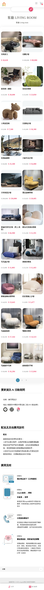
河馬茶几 (4, 54)
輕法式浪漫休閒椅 (29, 227)
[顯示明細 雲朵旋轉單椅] (32, 180)
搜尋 (31, 9)
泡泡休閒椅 (26, 89)
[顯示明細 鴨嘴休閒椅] (32, 318)
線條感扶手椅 (27, 365)
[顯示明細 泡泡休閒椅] (32, 76)
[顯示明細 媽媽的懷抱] (32, 249)
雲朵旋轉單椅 (27, 193)
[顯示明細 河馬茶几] (11, 41)
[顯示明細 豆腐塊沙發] (32, 111)
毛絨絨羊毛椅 (6, 365)
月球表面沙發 (6, 193)
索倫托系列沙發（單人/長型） (10, 228)
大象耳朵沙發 (27, 158)
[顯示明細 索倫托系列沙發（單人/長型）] (11, 214)
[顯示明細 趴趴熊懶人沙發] (32, 284)
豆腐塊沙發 (26, 123)
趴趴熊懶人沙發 (28, 296)
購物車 (41, 3)
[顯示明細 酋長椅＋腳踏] (11, 76)
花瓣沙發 (25, 54)
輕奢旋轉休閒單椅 (8, 296)
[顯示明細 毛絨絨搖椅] (11, 318)
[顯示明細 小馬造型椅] (11, 111)
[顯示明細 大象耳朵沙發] (32, 145)
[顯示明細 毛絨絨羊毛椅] (11, 353)
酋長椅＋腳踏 (6, 89)
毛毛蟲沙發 (5, 262)
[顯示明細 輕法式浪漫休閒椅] (32, 214)
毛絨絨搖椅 (5, 331)
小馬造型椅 (5, 123)
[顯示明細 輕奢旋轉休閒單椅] (11, 284)
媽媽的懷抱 (26, 262)
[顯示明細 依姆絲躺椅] (11, 145)
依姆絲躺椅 (5, 158)
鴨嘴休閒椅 (26, 331)
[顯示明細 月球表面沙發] (11, 180)
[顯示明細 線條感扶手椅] (32, 353)
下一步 (26, 380)
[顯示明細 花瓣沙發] (32, 41)
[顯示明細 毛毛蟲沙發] (11, 249)
